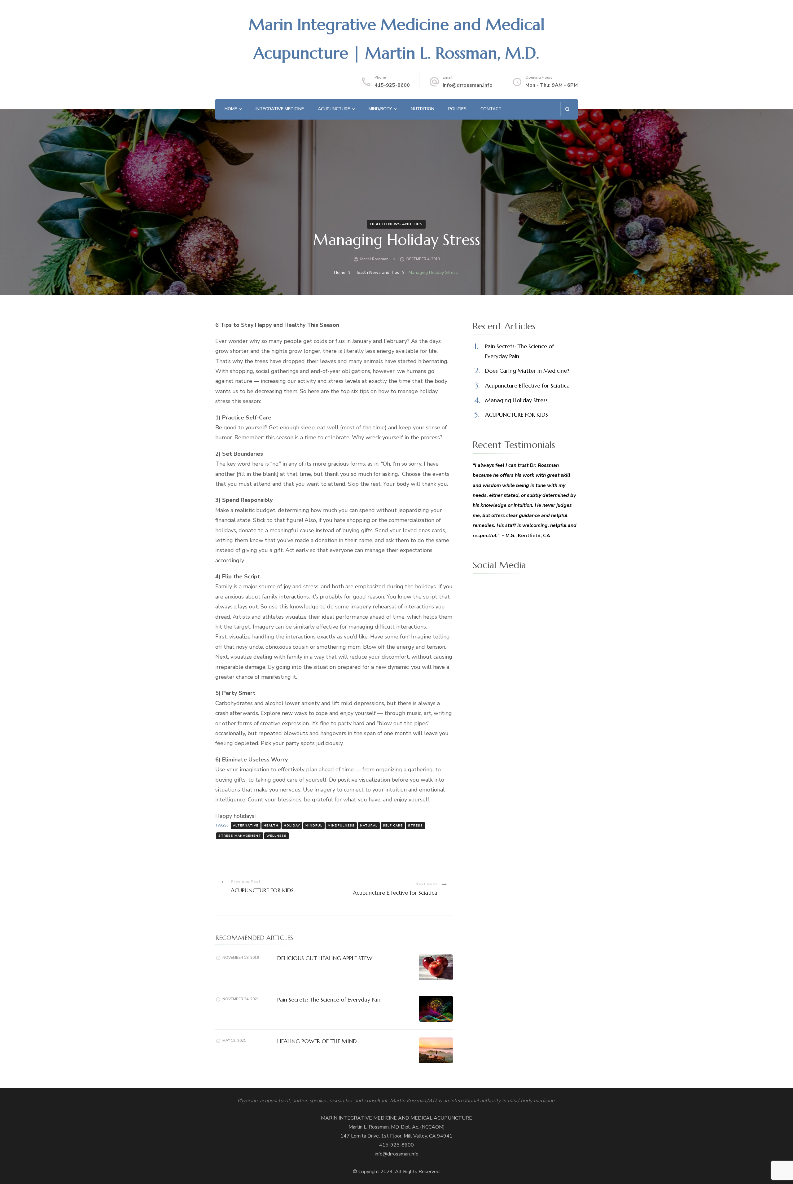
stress (415, 825)
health (271, 825)
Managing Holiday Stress (516, 400)
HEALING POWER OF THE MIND (317, 1041)
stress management (239, 836)
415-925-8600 (392, 85)
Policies (457, 109)
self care (393, 825)
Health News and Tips (396, 223)
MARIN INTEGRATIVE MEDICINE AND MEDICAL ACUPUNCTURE (396, 1118)
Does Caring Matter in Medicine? (527, 370)
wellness (276, 836)
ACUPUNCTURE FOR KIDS (516, 414)
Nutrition (422, 109)
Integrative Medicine (280, 109)
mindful (313, 825)
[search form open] (567, 109)
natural (369, 825)
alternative (245, 825)
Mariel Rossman (374, 259)
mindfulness (341, 825)
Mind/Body (380, 109)
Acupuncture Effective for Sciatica (527, 385)
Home (231, 109)
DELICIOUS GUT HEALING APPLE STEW (324, 958)
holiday (292, 825)
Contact (491, 109)
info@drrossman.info (468, 85)
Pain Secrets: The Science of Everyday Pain (329, 999)
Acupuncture (334, 109)
